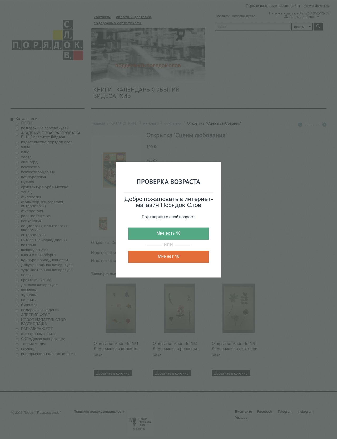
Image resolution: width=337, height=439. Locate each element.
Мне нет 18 (169, 257)
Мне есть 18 (168, 233)
